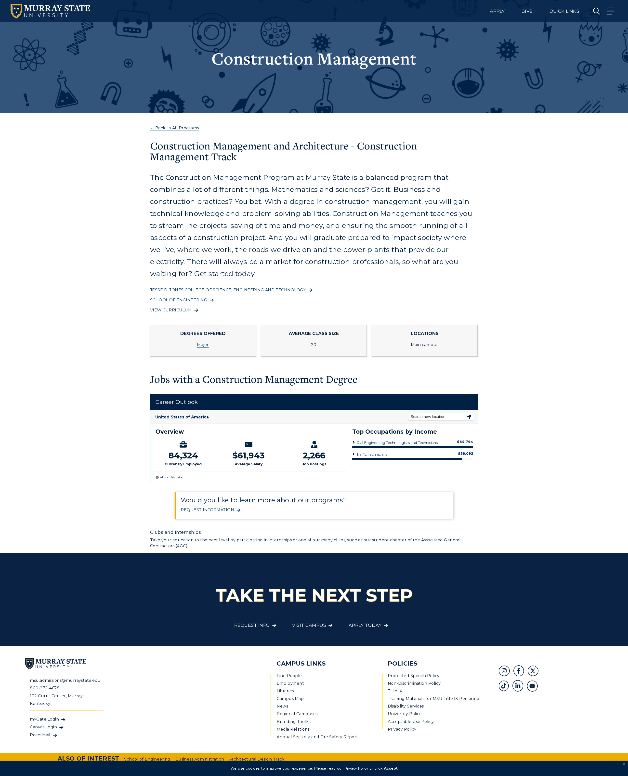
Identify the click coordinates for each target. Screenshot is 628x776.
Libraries (285, 691)
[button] (624, 764)
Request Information (207, 510)
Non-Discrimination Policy (414, 683)
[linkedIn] (519, 686)
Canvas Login (43, 727)
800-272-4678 (45, 688)
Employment (290, 683)
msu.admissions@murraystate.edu (65, 680)
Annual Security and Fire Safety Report (317, 737)
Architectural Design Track (257, 759)
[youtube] (534, 686)
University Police (405, 713)
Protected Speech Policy (414, 675)
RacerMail (40, 735)
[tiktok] (505, 686)
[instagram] (506, 671)
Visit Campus (309, 625)
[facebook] (520, 671)
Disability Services (406, 706)
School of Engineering (178, 300)
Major (203, 344)
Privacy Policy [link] (356, 768)
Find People (289, 675)
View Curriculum (171, 310)
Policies (403, 663)
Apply (497, 11)
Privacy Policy (402, 729)
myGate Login (44, 719)
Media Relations (293, 729)
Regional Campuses (297, 713)
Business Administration (199, 759)
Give (527, 11)
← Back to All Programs (174, 128)
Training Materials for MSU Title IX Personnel (434, 698)
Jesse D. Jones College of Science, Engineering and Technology (228, 290)
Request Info (252, 625)
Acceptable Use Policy (411, 721)
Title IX (395, 691)
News (282, 706)
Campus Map (290, 698)
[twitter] (535, 671)
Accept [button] (391, 768)
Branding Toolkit (294, 721)
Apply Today (365, 625)
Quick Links (564, 11)
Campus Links (301, 663)
